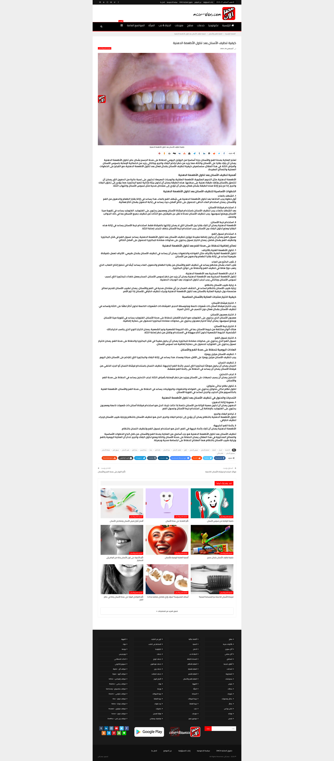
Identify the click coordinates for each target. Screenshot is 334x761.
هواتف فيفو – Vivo (119, 698)
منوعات (179, 25)
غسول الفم (116, 450)
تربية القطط (193, 703)
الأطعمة (227, 450)
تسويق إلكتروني (120, 663)
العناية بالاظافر (192, 663)
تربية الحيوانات (192, 698)
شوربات (229, 693)
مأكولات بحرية (227, 644)
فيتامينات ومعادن (155, 718)
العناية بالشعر (192, 673)
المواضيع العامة (136, 25)
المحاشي (229, 659)
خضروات (158, 708)
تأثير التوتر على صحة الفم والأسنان (112, 472)
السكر (220, 450)
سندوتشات (228, 678)
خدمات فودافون (155, 663)
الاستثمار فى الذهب (154, 644)
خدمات (200, 25)
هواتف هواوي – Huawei (117, 708)
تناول (185, 450)
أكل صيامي (228, 654)
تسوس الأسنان (194, 450)
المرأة (151, 25)
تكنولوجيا (213, 25)
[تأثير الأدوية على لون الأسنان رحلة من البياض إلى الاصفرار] (122, 540)
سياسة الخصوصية (172, 2)
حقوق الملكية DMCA (186, 2)
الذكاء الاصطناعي (120, 659)
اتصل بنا (162, 2)
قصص (230, 718)
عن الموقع (198, 2)
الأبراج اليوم (157, 678)
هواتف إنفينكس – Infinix (117, 678)
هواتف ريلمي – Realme (117, 683)
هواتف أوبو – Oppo (119, 673)
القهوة (194, 683)
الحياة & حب (165, 25)
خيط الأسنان (166, 450)
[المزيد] (122, 25)
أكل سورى (228, 649)
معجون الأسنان (230, 453)
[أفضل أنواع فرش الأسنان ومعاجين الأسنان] (122, 503)
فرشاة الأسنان (106, 450)
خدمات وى (157, 668)
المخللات (229, 668)
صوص (230, 683)
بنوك (159, 683)
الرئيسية (226, 25)
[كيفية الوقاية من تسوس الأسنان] (212, 503)
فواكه (230, 713)
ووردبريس (122, 654)
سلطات (230, 688)
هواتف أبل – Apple (119, 668)
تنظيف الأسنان (177, 450)
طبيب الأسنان (125, 450)
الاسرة (195, 644)
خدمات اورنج (157, 659)
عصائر (230, 703)
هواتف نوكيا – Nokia (119, 703)
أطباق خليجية (228, 663)
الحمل (195, 649)
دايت (195, 708)
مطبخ (190, 25)
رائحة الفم (157, 450)
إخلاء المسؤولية (208, 2)
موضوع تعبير (193, 718)
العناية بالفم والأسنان (105, 48)
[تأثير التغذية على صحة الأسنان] (167, 503)
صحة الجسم (143, 450)
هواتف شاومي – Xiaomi (117, 693)
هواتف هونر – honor (119, 713)
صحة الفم (134, 450)
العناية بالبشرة (192, 668)
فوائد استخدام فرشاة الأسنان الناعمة (220, 472)
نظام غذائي (220, 453)
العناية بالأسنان (205, 450)
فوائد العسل (157, 713)
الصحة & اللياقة (192, 659)
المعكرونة (229, 673)
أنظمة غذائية (193, 639)
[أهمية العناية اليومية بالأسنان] (167, 540)
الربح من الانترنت (156, 639)
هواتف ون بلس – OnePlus (117, 718)
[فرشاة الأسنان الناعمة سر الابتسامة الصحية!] (212, 579)
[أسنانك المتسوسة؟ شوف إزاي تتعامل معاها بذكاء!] (167, 579)
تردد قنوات (157, 703)
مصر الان (100, 756)
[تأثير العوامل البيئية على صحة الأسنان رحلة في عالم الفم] (122, 579)
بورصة (159, 688)
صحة (151, 450)
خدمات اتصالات (156, 673)
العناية (214, 450)
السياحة (194, 693)
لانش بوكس (228, 708)
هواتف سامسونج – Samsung (116, 688)
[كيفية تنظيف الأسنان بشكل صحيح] (212, 540)
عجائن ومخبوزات (227, 698)
